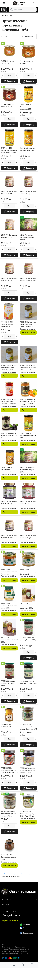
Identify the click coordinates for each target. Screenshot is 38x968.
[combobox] (23, 9)
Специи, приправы (27, 874)
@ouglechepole (27, 933)
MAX (24, 928)
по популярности (27, 36)
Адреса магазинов (9, 920)
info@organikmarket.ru (10, 915)
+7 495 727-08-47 (9, 911)
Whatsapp (26, 925)
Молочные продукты (11, 874)
